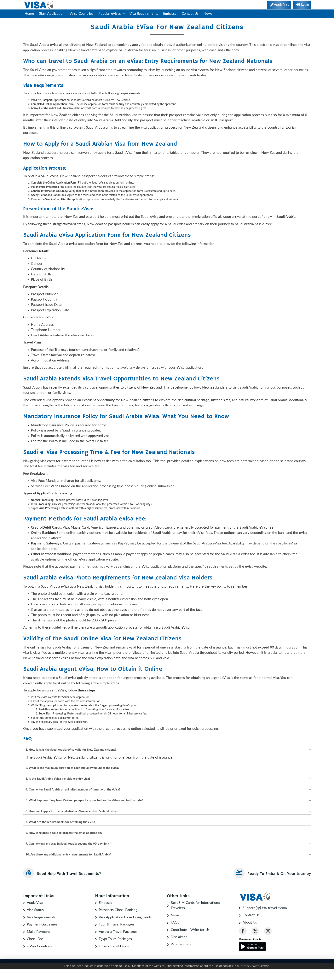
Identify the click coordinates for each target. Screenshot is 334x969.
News (208, 13)
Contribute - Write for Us (190, 930)
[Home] (39, 4)
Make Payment (38, 932)
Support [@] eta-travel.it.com (265, 908)
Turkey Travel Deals (114, 946)
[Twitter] (255, 931)
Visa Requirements (144, 13)
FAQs (175, 922)
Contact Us (190, 13)
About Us (250, 922)
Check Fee (35, 939)
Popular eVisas (110, 13)
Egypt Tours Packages (115, 939)
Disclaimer (179, 937)
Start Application (51, 13)
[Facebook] (243, 931)
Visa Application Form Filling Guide (125, 917)
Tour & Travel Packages (117, 924)
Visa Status (35, 910)
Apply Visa (35, 903)
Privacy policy (250, 966)
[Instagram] (268, 931)
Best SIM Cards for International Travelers (196, 905)
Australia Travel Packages (118, 932)
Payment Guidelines (42, 924)
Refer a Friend (181, 944)
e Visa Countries (39, 946)
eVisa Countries (81, 13)
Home (29, 13)
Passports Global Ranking (118, 910)
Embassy (169, 13)
